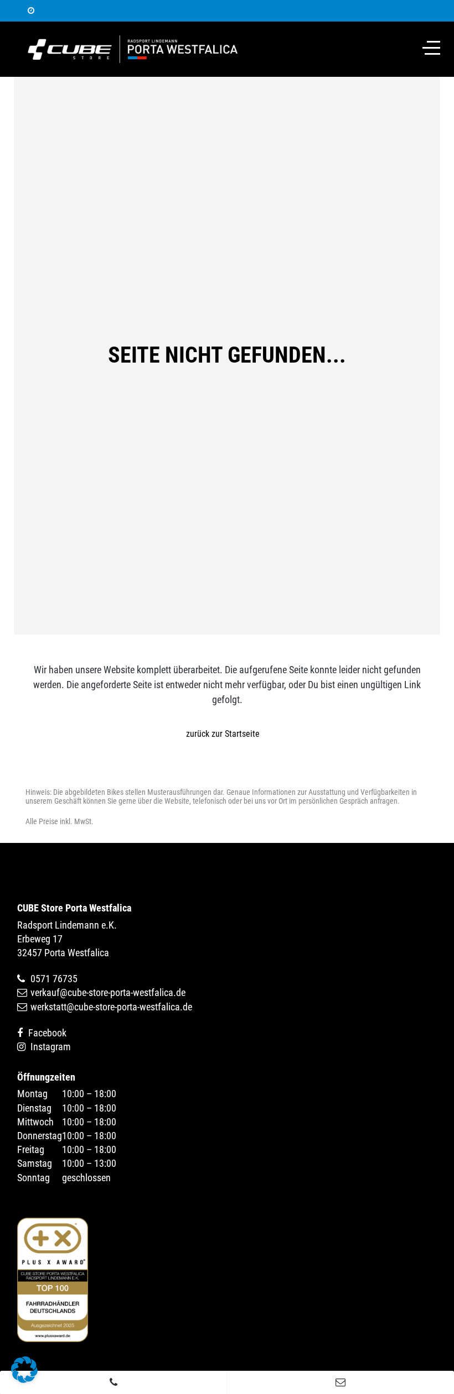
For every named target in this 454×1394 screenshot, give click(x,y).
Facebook (47, 1033)
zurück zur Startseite (223, 734)
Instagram (50, 1046)
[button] (24, 1369)
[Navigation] (431, 48)
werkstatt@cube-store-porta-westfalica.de (111, 1007)
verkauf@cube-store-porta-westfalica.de (107, 992)
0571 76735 (54, 978)
